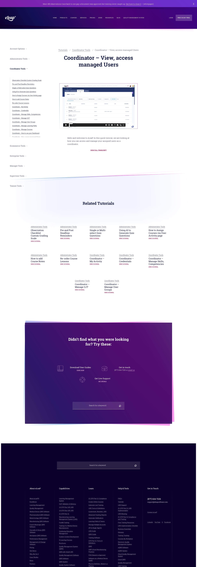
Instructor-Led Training (96, 505)
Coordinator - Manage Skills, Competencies (26, 114)
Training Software (94, 537)
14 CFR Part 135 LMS (66, 510)
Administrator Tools (18, 59)
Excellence (33, 502)
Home (55, 17)
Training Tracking (123, 535)
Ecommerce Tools (17, 146)
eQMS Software (123, 547)
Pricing (92, 17)
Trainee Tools (16, 186)
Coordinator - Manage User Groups (23, 122)
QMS (90, 546)
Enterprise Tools (17, 156)
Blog (118, 17)
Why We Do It (34, 554)
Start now (80, 370)
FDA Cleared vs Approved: (97, 555)
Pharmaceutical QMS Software (40, 515)
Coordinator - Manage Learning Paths (24, 126)
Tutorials (63, 50)
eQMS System (122, 551)
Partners (32, 564)
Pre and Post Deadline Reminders (23, 84)
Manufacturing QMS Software (39, 521)
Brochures (62, 543)
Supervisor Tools (17, 176)
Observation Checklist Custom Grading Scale (26, 80)
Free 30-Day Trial (184, 17)
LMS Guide (92, 531)
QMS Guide (92, 534)
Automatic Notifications (96, 518)
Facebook (167, 522)
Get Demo (33, 551)
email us (131, 370)
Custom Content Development (69, 537)
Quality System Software (67, 565)
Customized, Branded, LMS (97, 511)
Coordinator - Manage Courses (22, 129)
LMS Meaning (122, 514)
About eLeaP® (34, 498)
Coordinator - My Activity (20, 107)
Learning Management (37, 505)
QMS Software (64, 558)
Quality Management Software (69, 555)
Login (171, 17)
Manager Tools (16, 166)
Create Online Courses (96, 502)
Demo (100, 17)
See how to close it (133, 4)
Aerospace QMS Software (38, 535)
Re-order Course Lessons (20, 103)
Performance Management (38, 539)
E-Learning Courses (65, 540)
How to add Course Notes (20, 99)
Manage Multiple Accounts (97, 524)
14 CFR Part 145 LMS (66, 507)
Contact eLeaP (152, 512)
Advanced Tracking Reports (98, 515)
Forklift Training (64, 522)
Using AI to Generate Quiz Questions (24, 91)
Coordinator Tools (81, 50)
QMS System (63, 561)
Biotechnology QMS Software (39, 518)
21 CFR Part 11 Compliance (98, 498)
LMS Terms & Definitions (97, 508)
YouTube (157, 522)
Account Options (17, 49)
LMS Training (122, 566)
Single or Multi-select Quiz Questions (24, 88)
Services (83, 17)
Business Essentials (124, 529)
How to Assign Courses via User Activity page (26, 95)
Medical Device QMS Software (39, 511)
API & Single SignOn (95, 528)
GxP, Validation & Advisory (67, 504)
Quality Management (36, 508)
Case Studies (34, 557)
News (31, 560)
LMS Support (122, 505)
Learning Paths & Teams (97, 521)
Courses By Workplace (125, 539)
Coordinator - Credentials (20, 110)
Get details (102, 381)
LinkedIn (150, 522)
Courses (73, 17)
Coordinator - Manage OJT (21, 118)
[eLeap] (19, 18)
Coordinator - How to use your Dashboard (25, 133)
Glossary (121, 532)
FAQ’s (120, 498)
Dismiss (193, 4)
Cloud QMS (121, 559)
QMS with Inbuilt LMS (66, 552)
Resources (109, 17)
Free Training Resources (126, 522)
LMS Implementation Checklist (128, 526)
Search (120, 405)
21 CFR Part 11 (64, 514)
